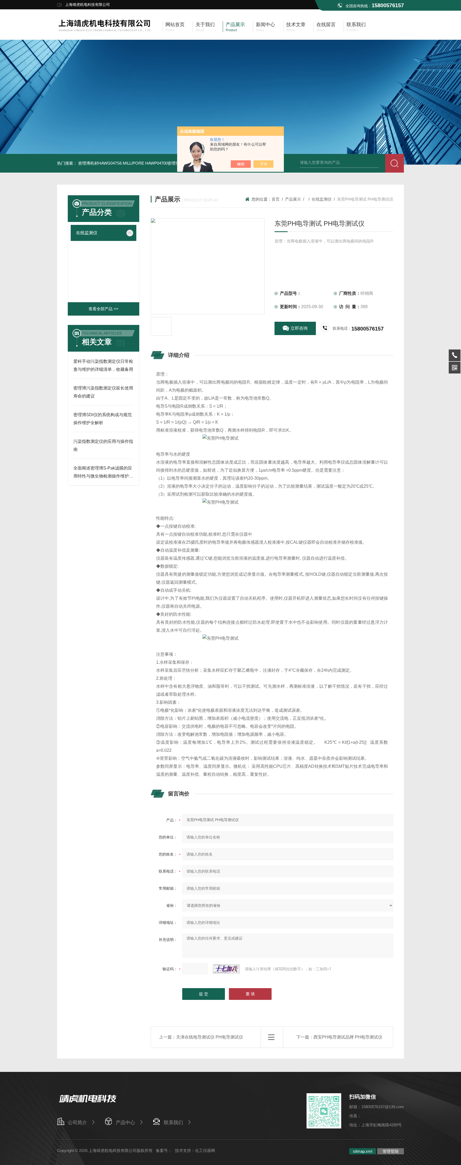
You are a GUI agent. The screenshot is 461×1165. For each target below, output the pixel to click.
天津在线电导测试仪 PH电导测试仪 (209, 1037)
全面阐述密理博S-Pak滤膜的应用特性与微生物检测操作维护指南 (103, 476)
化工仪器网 (205, 1150)
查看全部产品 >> (103, 309)
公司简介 (77, 1122)
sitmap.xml (362, 1151)
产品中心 (125, 1122)
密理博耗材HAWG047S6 (100, 163)
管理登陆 (391, 1151)
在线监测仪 (86, 232)
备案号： (164, 1150)
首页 (276, 199)
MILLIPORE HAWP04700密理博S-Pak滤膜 (160, 163)
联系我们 (173, 1122)
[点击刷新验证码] (226, 968)
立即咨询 (299, 328)
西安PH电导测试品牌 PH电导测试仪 (347, 1037)
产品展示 (293, 199)
